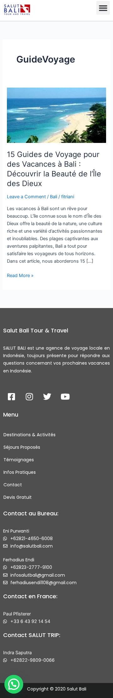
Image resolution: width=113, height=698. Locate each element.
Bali (53, 197)
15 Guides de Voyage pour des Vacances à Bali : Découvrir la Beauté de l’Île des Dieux (54, 169)
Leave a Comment (26, 197)
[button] (103, 8)
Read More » (20, 275)
